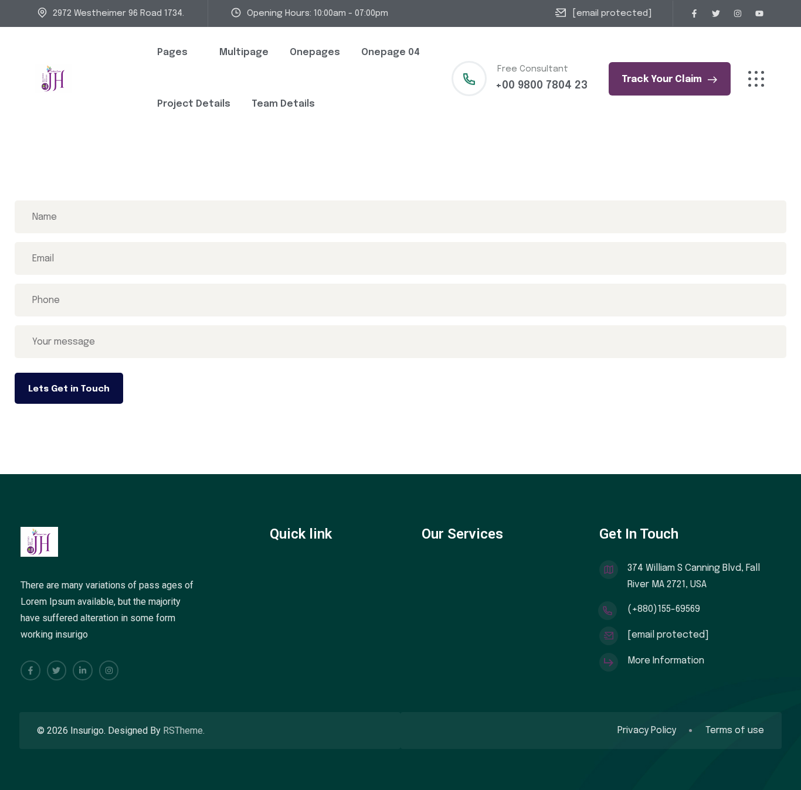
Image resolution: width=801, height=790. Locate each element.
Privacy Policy (646, 730)
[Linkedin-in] (83, 670)
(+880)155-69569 (663, 609)
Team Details (283, 104)
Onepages (315, 52)
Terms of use (734, 730)
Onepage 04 (390, 52)
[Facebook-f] (694, 13)
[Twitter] (716, 13)
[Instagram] (737, 13)
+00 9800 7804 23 (541, 85)
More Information (665, 661)
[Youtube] (759, 13)
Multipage (244, 52)
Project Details (193, 104)
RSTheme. (184, 730)
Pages (172, 52)
